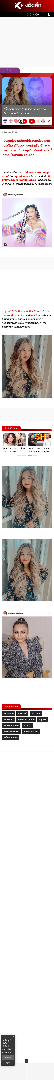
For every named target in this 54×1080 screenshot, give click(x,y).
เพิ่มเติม (8, 1052)
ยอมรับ (8, 1058)
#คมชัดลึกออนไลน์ (26, 719)
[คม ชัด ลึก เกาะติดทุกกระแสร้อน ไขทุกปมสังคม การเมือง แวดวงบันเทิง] (27, 6)
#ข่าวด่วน (35, 713)
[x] (34, 14)
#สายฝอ (27, 725)
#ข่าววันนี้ (22, 713)
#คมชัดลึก (8, 719)
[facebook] (29, 14)
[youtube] (38, 14)
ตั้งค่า (8, 1063)
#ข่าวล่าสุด (8, 713)
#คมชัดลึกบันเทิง (11, 725)
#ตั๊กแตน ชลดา (10, 737)
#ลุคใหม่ (43, 719)
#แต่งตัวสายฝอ (30, 731)
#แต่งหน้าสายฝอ (11, 731)
